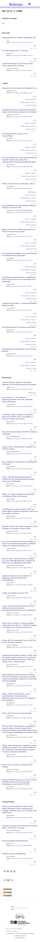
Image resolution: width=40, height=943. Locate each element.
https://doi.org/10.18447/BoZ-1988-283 (20, 858)
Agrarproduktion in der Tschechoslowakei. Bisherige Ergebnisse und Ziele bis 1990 (19, 206)
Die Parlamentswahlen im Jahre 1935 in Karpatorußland (15, 135)
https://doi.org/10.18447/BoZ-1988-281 (20, 832)
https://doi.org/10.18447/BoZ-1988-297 (20, 598)
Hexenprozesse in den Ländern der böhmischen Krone (19, 88)
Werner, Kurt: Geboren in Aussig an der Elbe (17, 713)
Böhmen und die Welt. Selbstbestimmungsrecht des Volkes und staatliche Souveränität (18, 230)
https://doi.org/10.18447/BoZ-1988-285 (20, 406)
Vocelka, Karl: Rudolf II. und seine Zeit (15, 593)
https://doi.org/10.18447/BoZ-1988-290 (20, 486)
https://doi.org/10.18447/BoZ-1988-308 (20, 789)
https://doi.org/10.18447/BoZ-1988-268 (20, 167)
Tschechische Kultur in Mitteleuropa (14, 854)
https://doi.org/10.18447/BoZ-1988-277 (20, 42)
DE (8, 871)
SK (14, 871)
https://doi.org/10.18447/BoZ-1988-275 (20, 332)
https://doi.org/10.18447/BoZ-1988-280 (20, 817)
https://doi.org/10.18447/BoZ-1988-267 (20, 141)
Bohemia (16, 4)
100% (8, 880)
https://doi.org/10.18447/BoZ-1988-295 (20, 568)
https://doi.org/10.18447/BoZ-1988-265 (20, 93)
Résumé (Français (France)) (28, 102)
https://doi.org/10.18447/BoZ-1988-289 (20, 469)
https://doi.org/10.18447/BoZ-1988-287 (20, 439)
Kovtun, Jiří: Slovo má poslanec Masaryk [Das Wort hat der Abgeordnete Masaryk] (19, 641)
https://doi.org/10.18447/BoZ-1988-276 (20, 356)
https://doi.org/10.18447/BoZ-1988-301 (20, 666)
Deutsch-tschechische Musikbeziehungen (15, 841)
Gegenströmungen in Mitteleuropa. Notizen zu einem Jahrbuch (19, 350)
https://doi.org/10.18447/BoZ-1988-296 (20, 585)
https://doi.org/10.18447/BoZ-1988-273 (20, 286)
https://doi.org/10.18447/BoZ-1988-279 (20, 70)
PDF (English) (32, 192)
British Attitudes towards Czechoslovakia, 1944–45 (18, 183)
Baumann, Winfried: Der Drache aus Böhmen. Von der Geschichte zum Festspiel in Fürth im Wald (20, 527)
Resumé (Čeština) (31, 105)
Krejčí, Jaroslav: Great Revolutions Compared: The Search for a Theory (19, 448)
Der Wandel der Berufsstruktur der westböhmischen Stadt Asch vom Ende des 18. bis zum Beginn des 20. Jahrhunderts (19, 279)
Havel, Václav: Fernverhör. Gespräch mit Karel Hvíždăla (17, 766)
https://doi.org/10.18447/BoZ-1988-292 (20, 518)
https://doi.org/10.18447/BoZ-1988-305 (20, 737)
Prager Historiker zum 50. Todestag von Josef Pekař (19, 327)
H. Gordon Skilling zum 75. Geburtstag (15, 50)
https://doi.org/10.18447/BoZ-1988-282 (20, 845)
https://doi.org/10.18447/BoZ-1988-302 (20, 686)
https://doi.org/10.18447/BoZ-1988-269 (20, 188)
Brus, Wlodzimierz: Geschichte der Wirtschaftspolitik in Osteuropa (19, 463)
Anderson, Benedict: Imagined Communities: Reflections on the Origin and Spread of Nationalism (19, 383)
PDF (3, 23)
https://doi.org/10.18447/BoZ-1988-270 (20, 212)
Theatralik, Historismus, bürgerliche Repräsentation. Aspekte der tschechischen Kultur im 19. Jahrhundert (19, 111)
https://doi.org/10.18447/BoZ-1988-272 (20, 260)
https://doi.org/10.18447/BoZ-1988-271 (20, 236)
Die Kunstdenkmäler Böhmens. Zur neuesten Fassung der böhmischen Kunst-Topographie (19, 254)
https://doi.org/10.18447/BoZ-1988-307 (20, 772)
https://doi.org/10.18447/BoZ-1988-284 (20, 389)
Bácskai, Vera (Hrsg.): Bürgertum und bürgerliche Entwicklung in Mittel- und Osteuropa (18, 495)
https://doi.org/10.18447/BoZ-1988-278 (20, 55)
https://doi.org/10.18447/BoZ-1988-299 (20, 632)
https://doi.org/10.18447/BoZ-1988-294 (20, 550)
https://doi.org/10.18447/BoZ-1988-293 (20, 533)
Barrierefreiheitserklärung (12, 931)
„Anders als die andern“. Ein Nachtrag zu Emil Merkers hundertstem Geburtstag (17, 64)
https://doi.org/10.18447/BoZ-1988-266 (20, 117)
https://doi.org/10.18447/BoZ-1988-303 (20, 705)
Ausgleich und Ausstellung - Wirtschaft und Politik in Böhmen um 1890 (19, 304)
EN (11, 871)
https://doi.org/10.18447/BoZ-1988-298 (20, 615)
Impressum (8, 928)
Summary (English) (30, 99)
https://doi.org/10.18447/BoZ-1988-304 (20, 718)
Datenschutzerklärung (16, 928)
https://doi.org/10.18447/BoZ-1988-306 (20, 756)
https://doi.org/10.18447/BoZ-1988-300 (20, 647)
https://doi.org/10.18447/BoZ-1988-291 (20, 501)
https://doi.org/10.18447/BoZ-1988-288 (20, 454)
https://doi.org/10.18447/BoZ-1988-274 (20, 310)
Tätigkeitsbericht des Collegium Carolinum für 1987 (19, 37)
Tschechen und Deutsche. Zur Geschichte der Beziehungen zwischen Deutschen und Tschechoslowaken (16, 578)
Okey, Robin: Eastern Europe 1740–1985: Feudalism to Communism (20, 433)
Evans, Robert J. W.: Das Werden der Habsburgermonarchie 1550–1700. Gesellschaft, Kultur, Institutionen (17, 399)
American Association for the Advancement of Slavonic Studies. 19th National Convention (20, 827)
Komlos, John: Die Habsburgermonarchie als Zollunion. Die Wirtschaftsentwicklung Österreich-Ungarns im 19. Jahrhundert (18, 479)
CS (4, 871)
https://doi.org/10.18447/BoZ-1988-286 (20, 423)
